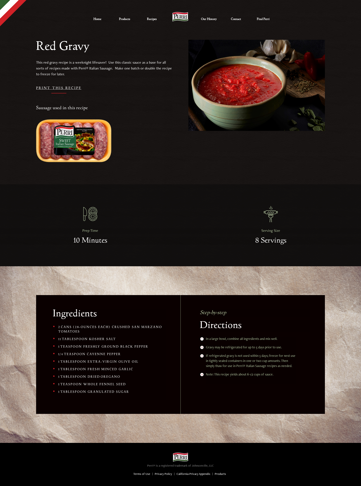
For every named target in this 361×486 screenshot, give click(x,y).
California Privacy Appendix (193, 474)
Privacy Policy (163, 474)
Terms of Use (141, 474)
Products (124, 19)
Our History (209, 19)
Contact (236, 19)
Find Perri (263, 19)
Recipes (152, 19)
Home (97, 19)
